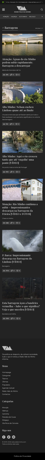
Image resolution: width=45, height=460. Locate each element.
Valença (14, 16)
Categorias (6, 376)
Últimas (5, 382)
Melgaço (32, 16)
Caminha (5, 414)
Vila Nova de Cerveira (10, 423)
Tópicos (5, 379)
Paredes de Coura (9, 417)
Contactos (6, 394)
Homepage (6, 372)
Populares (6, 385)
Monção (6, 16)
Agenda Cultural (8, 388)
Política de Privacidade (22, 456)
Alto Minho (23, 16)
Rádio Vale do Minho (10, 391)
